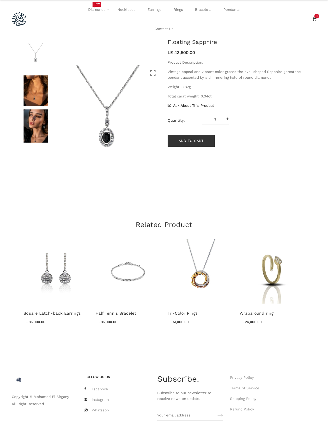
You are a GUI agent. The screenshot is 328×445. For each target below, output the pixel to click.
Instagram (100, 399)
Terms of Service (244, 388)
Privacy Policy (242, 377)
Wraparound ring (256, 313)
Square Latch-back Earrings (52, 313)
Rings (178, 9)
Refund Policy (242, 409)
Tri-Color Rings (183, 313)
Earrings (154, 9)
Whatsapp (100, 410)
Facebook (100, 389)
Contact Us (164, 29)
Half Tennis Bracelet (116, 313)
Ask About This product (193, 105)
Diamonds (96, 7)
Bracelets (203, 9)
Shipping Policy (243, 399)
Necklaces (126, 9)
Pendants (232, 9)
